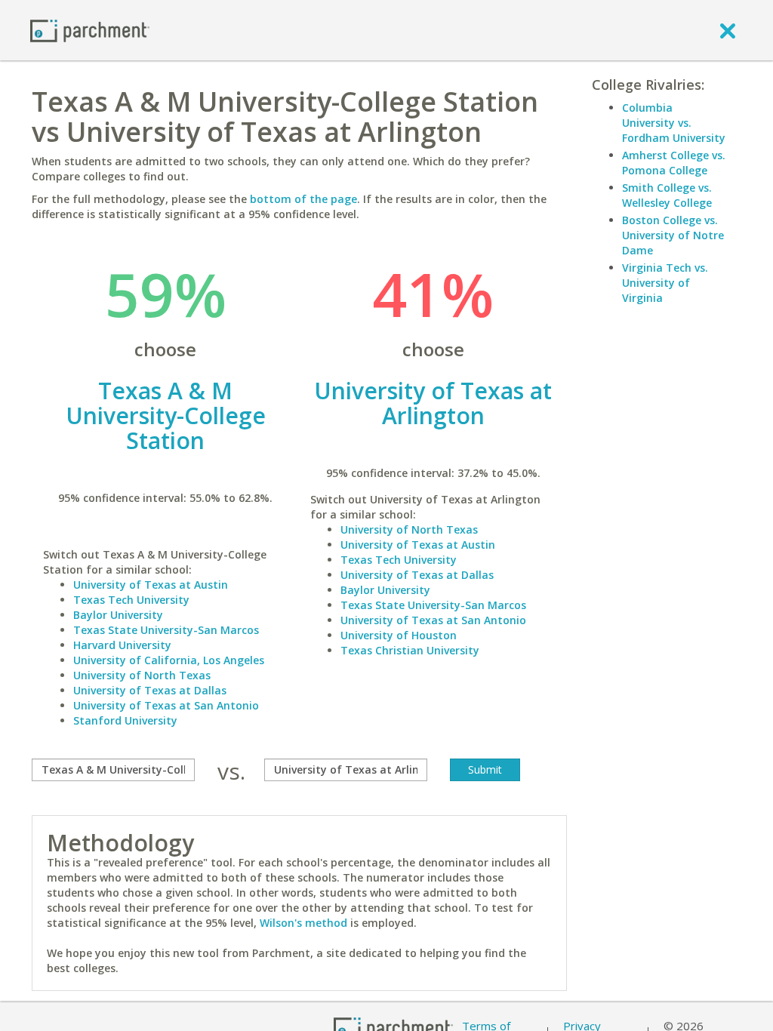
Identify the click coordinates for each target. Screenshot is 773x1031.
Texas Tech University (131, 599)
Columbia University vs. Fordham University (673, 122)
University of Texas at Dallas (149, 690)
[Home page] (89, 30)
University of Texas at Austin (150, 584)
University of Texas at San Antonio (166, 705)
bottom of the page (303, 199)
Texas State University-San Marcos (166, 630)
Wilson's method (303, 923)
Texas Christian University (409, 650)
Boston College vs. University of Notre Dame (673, 235)
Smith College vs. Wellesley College (667, 195)
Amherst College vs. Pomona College (673, 162)
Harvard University (122, 645)
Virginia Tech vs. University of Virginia (665, 282)
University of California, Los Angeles (168, 660)
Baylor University (118, 615)
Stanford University (125, 720)
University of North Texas (142, 675)
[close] (728, 30)
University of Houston (398, 635)
